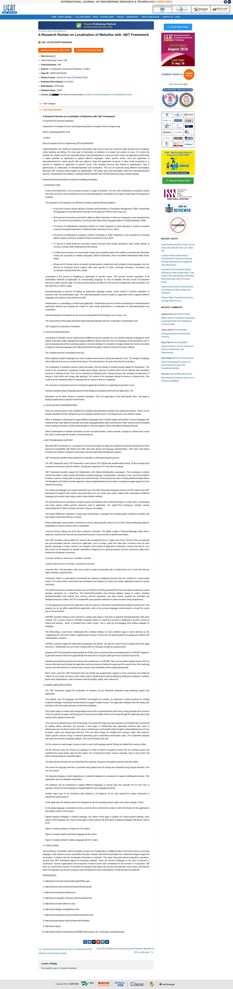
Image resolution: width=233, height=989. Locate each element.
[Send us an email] (229, 2)
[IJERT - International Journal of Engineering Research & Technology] (9, 9)
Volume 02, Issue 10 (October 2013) (52, 31)
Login (177, 17)
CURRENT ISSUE (170, 74)
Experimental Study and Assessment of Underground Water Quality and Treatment (177, 290)
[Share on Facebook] (85, 942)
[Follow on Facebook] (225, 2)
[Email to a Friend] (94, 942)
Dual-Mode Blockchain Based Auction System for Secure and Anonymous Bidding (177, 377)
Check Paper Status (179, 27)
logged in (56, 968)
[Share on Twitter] (89, 942)
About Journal (65, 17)
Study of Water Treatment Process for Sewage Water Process (177, 299)
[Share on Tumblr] (107, 942)
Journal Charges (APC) (179, 181)
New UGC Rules (176, 84)
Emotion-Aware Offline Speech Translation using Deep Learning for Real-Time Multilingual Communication (178, 319)
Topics (95, 17)
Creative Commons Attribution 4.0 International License (108, 95)
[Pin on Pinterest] (98, 942)
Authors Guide (107, 17)
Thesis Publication (150, 17)
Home (54, 17)
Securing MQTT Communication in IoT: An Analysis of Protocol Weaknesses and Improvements (177, 347)
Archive (120, 17)
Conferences (132, 17)
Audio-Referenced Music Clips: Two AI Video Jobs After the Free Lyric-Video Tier (177, 248)
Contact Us (167, 17)
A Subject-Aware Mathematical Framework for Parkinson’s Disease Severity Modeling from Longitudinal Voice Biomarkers (176, 260)
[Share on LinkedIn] (103, 942)
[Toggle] (40, 103)
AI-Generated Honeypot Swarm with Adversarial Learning (175, 333)
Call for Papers (83, 17)
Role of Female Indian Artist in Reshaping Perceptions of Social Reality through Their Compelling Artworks (177, 363)
